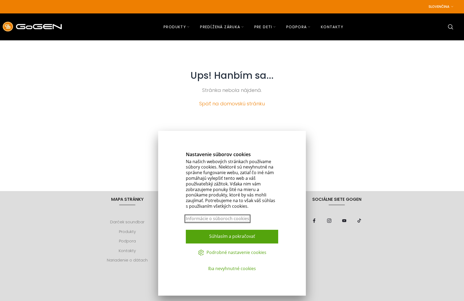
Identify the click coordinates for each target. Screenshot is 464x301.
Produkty (127, 231)
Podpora (127, 241)
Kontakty (127, 250)
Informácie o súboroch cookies (217, 218)
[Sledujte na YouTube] (344, 221)
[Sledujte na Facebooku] (314, 221)
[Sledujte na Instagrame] (329, 221)
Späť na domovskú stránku (232, 103)
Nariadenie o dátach (127, 260)
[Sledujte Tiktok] (359, 221)
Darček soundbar (127, 222)
